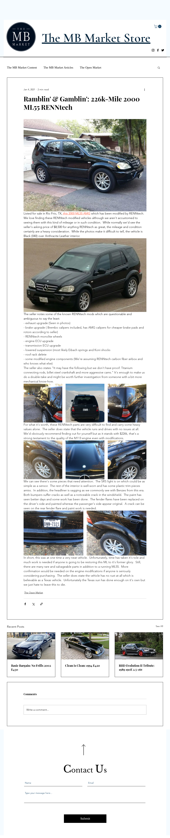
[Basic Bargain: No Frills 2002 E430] (31, 645)
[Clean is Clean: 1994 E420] (85, 645)
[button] (158, 26)
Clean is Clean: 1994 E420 (82, 666)
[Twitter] (163, 50)
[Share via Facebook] (25, 604)
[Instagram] (153, 50)
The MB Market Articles (58, 67)
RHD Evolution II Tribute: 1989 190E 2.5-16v (136, 668)
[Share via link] (41, 604)
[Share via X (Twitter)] (33, 604)
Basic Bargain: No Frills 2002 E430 (31, 668)
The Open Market (90, 67)
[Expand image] (43, 403)
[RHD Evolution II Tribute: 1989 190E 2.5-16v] (139, 645)
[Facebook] (158, 50)
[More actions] (144, 90)
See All (159, 626)
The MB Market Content (22, 67)
